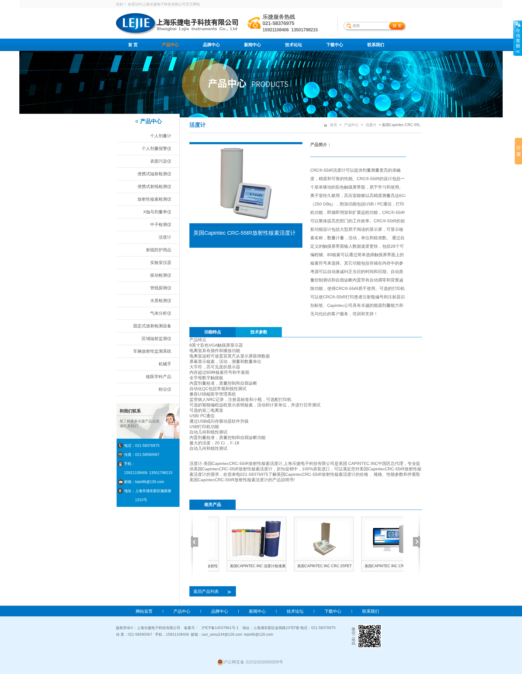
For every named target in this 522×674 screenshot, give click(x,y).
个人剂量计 (160, 135)
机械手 (165, 363)
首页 (333, 125)
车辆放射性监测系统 (152, 351)
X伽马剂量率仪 (157, 211)
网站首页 (144, 611)
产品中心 (170, 44)
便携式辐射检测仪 (154, 173)
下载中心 (334, 44)
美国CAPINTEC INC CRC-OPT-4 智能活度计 (373, 567)
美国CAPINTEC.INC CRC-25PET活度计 (306, 567)
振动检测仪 (160, 275)
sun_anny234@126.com (222, 634)
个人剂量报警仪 (156, 148)
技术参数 (258, 331)
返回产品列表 (212, 591)
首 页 (133, 44)
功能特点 (212, 331)
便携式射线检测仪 (154, 186)
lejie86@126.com (258, 634)
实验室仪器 (160, 262)
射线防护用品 (158, 249)
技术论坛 (293, 44)
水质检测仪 (160, 300)
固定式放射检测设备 (152, 325)
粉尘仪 (165, 389)
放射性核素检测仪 (154, 199)
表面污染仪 (160, 161)
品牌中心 (211, 44)
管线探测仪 (160, 287)
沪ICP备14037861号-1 (220, 628)
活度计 (165, 237)
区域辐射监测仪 (156, 338)
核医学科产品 (158, 376)
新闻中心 (252, 44)
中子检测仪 (160, 224)
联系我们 (375, 44)
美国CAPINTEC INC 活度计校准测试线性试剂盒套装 (239, 567)
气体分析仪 (160, 313)
